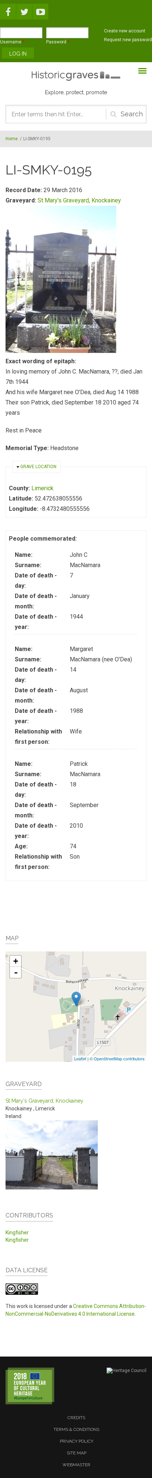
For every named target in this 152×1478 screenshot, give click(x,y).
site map (76, 1453)
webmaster (76, 1465)
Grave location (38, 466)
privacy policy (76, 1441)
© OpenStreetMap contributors (117, 1058)
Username (12, 42)
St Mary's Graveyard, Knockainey (79, 200)
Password (57, 42)
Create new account (124, 30)
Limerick (42, 488)
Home (12, 138)
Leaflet (80, 1058)
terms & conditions (76, 1429)
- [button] (15, 972)
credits (76, 1417)
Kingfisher (17, 1232)
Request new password (128, 39)
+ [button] (15, 961)
